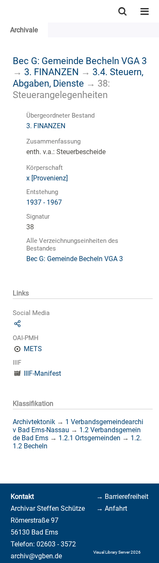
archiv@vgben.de (36, 556)
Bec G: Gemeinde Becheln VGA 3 (80, 60)
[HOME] (4, 11)
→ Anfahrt (111, 508)
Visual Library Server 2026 (117, 552)
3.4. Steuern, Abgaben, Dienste (78, 77)
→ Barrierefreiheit (122, 497)
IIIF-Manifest (42, 373)
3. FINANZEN (51, 71)
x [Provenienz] (47, 178)
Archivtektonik (34, 422)
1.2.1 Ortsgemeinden (89, 438)
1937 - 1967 (44, 202)
